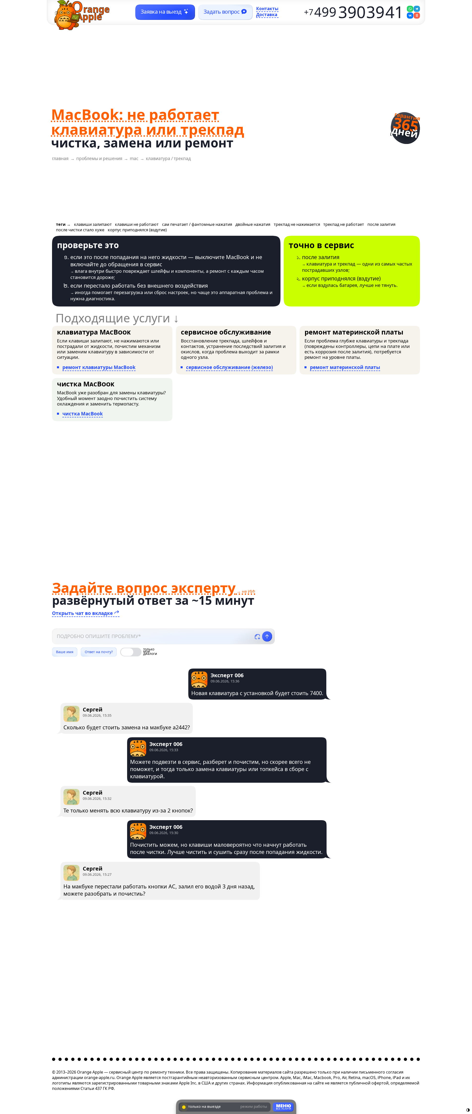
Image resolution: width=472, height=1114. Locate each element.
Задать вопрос (221, 11)
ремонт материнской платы (345, 367)
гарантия (405, 126)
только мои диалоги (150, 652)
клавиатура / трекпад (168, 158)
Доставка (266, 14)
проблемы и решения (99, 158)
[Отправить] (267, 636)
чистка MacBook (82, 413)
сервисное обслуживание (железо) (229, 367)
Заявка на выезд (161, 11)
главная (60, 158)
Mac (134, 158)
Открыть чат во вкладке (83, 613)
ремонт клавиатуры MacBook (99, 367)
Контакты (267, 8)
